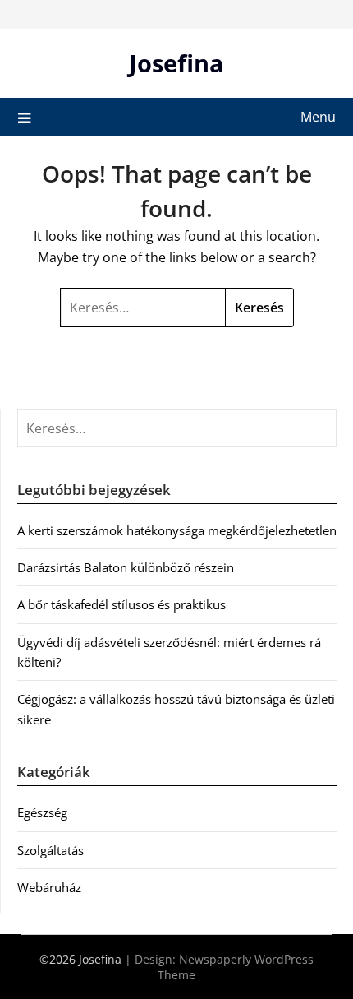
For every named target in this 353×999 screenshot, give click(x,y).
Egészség (42, 812)
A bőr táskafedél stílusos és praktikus (121, 604)
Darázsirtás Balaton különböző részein (125, 567)
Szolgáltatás (50, 850)
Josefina (176, 63)
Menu (318, 117)
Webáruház (49, 887)
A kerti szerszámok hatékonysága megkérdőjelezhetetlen (177, 530)
